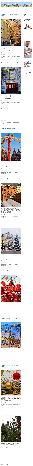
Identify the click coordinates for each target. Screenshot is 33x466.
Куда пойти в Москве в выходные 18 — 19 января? (10, 411)
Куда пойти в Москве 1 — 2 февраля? (9, 318)
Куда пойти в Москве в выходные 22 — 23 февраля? (10, 179)
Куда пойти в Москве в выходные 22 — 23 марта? (10, 15)
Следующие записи (18, 461)
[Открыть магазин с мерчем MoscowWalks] (28, 50)
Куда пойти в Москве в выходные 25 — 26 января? (10, 366)
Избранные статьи (3, 10)
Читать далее (3, 54)
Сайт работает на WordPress (4, 464)
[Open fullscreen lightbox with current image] (11, 80)
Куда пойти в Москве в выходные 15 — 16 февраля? (10, 223)
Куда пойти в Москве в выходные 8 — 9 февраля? (10, 271)
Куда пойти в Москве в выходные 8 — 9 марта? (10, 109)
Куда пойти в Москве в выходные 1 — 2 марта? (10, 129)
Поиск (25, 14)
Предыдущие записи (4, 461)
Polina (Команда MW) (16, 56)
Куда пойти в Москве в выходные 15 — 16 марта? (10, 63)
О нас (12, 10)
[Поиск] (31, 15)
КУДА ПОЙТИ (4, 57)
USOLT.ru (9, 10)
